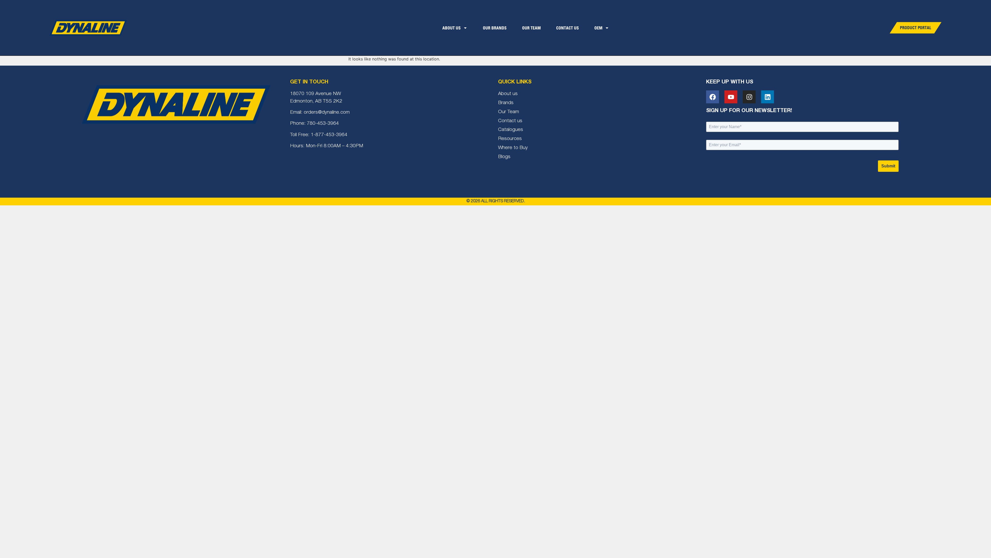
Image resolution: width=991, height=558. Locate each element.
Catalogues (510, 129)
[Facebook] (712, 96)
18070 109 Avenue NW (315, 93)
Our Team (531, 27)
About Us (451, 27)
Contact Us (567, 27)
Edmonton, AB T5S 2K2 (316, 101)
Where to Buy (513, 147)
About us (508, 93)
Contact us (510, 121)
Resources (510, 138)
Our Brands (495, 27)
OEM (598, 27)
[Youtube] (730, 96)
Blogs (504, 156)
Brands (506, 102)
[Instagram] (749, 96)
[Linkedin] (767, 96)
